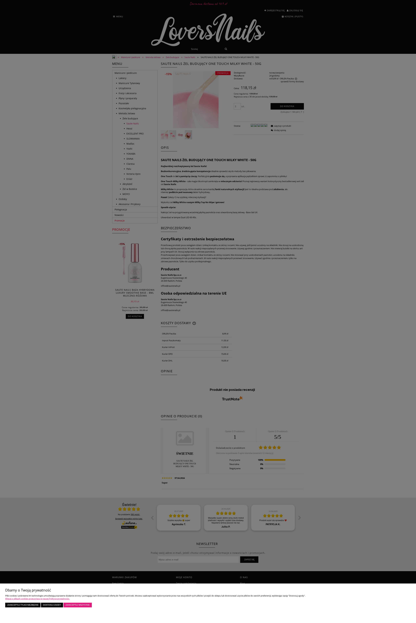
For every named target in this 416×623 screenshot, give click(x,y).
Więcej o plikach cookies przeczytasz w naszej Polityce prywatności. (37, 598)
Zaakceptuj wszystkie (77, 605)
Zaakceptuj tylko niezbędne (23, 605)
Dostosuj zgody (52, 605)
